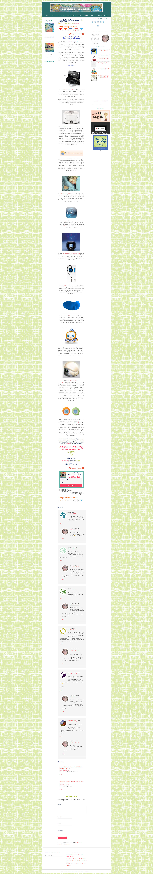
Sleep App (65, 221)
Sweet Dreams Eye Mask (71, 315)
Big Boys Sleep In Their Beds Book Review (75, 858)
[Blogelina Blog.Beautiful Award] (100, 121)
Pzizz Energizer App (69, 225)
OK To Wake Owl (72, 347)
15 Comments (76, 23)
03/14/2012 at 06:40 (74, 566)
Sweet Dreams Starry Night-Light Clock (71, 253)
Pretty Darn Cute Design (87, 871)
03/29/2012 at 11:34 (72, 629)
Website (60, 830)
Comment (60, 804)
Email (60, 824)
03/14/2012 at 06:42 (74, 604)
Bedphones (66, 285)
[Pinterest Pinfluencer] (100, 134)
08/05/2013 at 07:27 (72, 721)
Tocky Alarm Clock (77, 422)
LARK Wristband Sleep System (68, 89)
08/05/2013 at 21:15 (74, 742)
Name (60, 817)
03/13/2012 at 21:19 (72, 590)
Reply (61, 523)
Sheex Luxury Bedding (65, 193)
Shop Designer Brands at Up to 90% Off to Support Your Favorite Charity (103, 57)
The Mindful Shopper (77, 7)
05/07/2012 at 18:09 (74, 697)
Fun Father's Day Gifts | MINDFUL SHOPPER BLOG (71, 781)
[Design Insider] (100, 149)
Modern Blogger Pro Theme (74, 871)
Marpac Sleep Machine (67, 127)
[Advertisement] (100, 90)
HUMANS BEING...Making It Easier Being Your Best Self (76, 493)
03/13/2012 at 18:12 (74, 530)
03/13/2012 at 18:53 (72, 549)
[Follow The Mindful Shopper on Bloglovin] (49, 37)
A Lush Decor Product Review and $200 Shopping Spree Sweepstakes (103, 76)
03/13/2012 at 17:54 (72, 513)
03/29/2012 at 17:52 (74, 650)
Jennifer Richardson (72, 720)
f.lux (77, 165)
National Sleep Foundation (72, 41)
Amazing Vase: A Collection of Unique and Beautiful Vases (66, 490)
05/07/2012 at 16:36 (72, 673)
